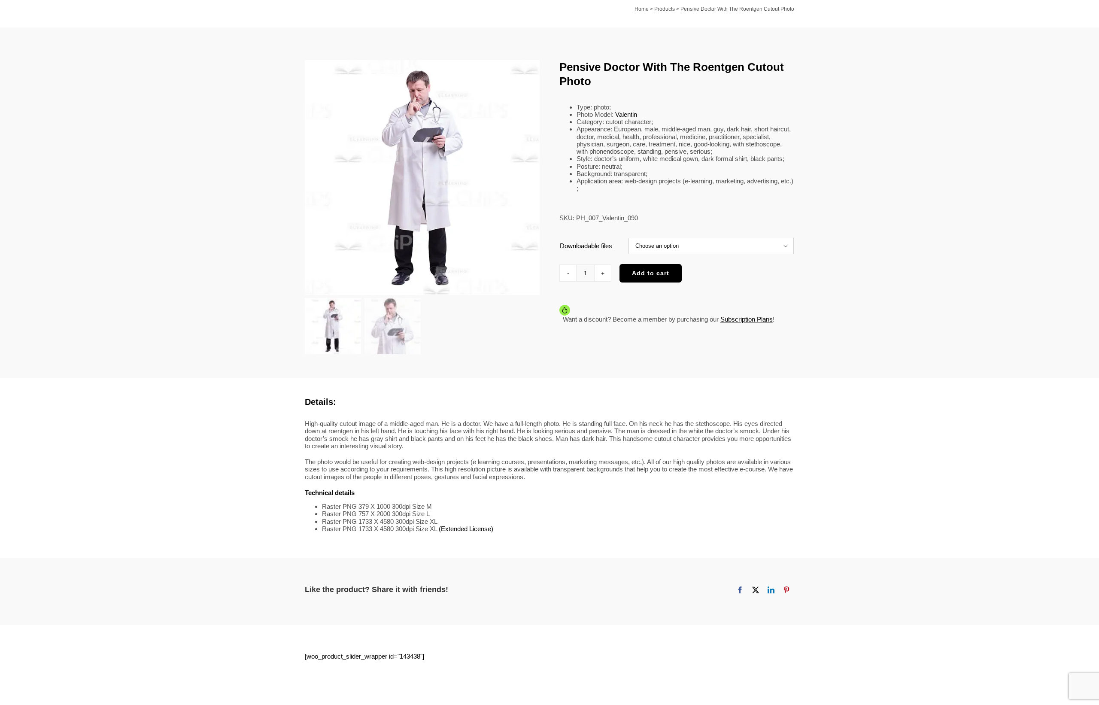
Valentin (626, 114)
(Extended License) (466, 528)
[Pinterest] (786, 590)
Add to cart (650, 273)
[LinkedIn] (771, 590)
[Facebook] (740, 590)
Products (664, 9)
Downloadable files (586, 245)
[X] (755, 590)
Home (642, 9)
